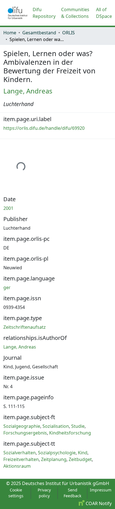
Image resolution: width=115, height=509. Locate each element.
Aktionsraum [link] (17, 466)
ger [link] (7, 287)
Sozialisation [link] (55, 426)
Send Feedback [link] (72, 492)
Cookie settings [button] (15, 492)
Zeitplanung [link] (53, 459)
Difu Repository (44, 12)
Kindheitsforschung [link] (70, 433)
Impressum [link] (100, 490)
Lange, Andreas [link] (27, 90)
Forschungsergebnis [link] (25, 433)
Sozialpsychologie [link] (57, 453)
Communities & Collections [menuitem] (75, 12)
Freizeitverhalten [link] (21, 459)
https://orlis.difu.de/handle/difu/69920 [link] (44, 128)
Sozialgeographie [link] (21, 426)
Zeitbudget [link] (80, 459)
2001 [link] (8, 208)
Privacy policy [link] (44, 492)
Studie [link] (78, 426)
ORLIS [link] (68, 33)
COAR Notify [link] (98, 503)
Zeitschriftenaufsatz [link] (24, 327)
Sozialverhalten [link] (19, 453)
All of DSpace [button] (104, 12)
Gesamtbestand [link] (39, 33)
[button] (17, 13)
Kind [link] (82, 453)
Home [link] (9, 33)
